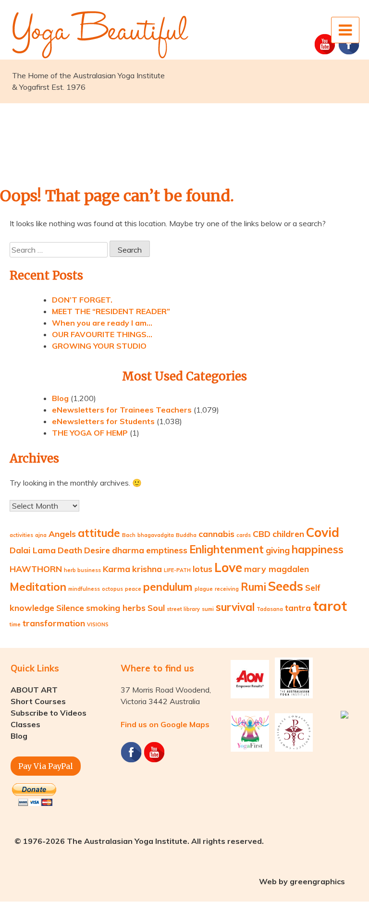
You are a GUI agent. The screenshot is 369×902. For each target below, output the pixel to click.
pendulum (168, 587)
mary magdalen (276, 568)
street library (183, 609)
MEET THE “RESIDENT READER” (111, 311)
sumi (208, 609)
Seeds (285, 586)
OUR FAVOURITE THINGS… (102, 334)
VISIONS (98, 624)
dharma (128, 550)
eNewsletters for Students (103, 421)
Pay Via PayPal (45, 766)
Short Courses (38, 701)
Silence (70, 607)
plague (204, 588)
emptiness (166, 550)
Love (228, 567)
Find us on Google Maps (165, 724)
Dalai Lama (33, 550)
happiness (318, 549)
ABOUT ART (34, 690)
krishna (147, 568)
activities (21, 535)
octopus (112, 588)
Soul (156, 607)
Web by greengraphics (302, 881)
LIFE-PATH (177, 570)
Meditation (38, 587)
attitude (99, 533)
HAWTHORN (36, 568)
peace (133, 588)
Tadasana (270, 609)
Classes (25, 724)
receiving (227, 588)
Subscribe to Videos (48, 713)
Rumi (253, 587)
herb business (82, 570)
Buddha (186, 535)
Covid (322, 532)
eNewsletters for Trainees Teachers (122, 409)
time (15, 624)
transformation (54, 623)
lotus (202, 568)
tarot (330, 605)
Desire (97, 550)
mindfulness (84, 588)
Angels (62, 533)
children (288, 533)
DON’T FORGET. (82, 300)
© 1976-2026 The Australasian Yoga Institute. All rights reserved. (139, 841)
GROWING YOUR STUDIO (99, 346)
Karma (116, 568)
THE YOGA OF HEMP (90, 433)
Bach (128, 535)
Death (70, 550)
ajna (41, 535)
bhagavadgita (155, 535)
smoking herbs (116, 607)
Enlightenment (226, 549)
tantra (298, 607)
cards (243, 535)
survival (235, 607)
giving (278, 550)
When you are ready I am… (102, 323)
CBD (262, 533)
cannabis (216, 533)
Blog (60, 398)
